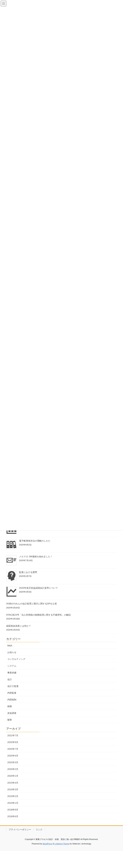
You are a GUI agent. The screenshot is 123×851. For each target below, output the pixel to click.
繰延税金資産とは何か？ (18, 626)
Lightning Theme (61, 844)
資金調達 (11, 713)
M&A (9, 645)
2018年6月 (12, 816)
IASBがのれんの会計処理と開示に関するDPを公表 (31, 603)
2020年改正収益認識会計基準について (38, 588)
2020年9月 (12, 742)
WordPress (47, 844)
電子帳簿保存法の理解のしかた (34, 541)
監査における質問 (28, 572)
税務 (9, 706)
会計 (9, 679)
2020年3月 (12, 762)
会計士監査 (13, 686)
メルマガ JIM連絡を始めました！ (36, 556)
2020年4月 (12, 755)
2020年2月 (12, 769)
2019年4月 (12, 782)
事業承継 (11, 672)
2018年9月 (12, 809)
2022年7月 (12, 735)
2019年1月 (12, 803)
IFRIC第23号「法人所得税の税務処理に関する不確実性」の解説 (38, 615)
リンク (39, 829)
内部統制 (11, 699)
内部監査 (11, 693)
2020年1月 (12, 776)
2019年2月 (12, 796)
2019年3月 (12, 789)
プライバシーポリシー (20, 829)
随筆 (9, 719)
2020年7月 (12, 749)
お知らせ (11, 652)
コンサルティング (16, 659)
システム (11, 665)
